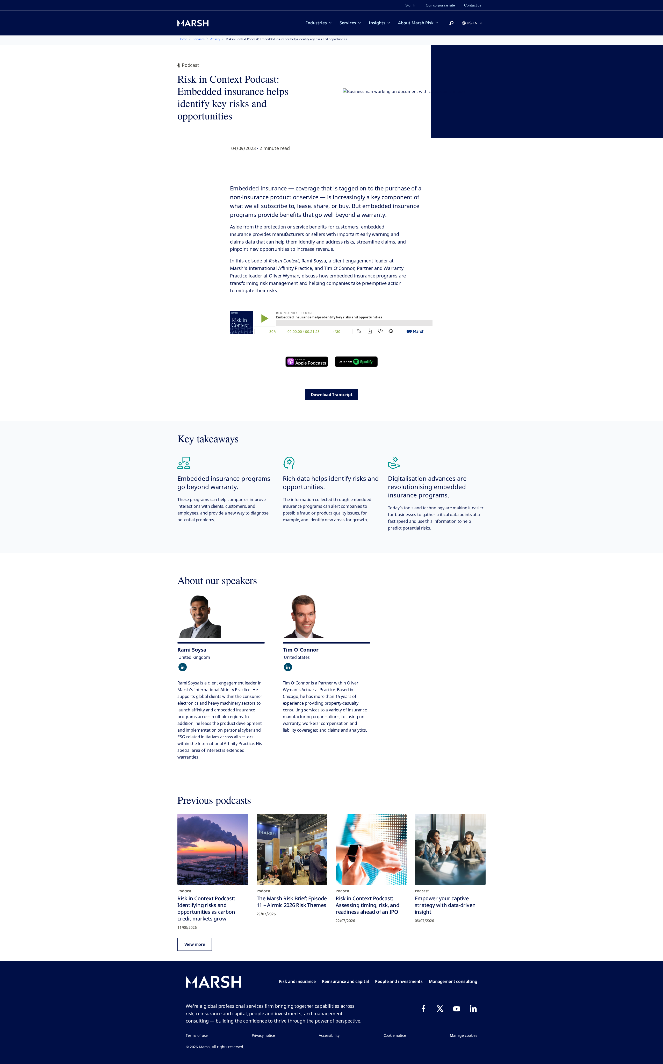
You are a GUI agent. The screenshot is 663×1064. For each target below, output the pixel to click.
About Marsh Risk (416, 23)
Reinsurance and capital (345, 981)
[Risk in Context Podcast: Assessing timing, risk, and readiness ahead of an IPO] (371, 849)
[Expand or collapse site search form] (451, 23)
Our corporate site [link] (440, 5)
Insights (377, 23)
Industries (316, 23)
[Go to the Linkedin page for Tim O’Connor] (288, 667)
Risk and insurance (297, 981)
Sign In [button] (410, 5)
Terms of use (197, 1035)
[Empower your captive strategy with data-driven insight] (450, 849)
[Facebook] (423, 1008)
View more (194, 944)
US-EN (472, 22)
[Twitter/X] (440, 1008)
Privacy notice (263, 1035)
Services (348, 23)
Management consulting (453, 981)
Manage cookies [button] (463, 1035)
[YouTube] (456, 1008)
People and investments (399, 981)
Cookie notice (395, 1035)
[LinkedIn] (473, 1008)
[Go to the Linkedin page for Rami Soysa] (182, 667)
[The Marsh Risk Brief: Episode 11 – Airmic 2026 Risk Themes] (292, 849)
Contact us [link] (472, 5)
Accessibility (329, 1035)
